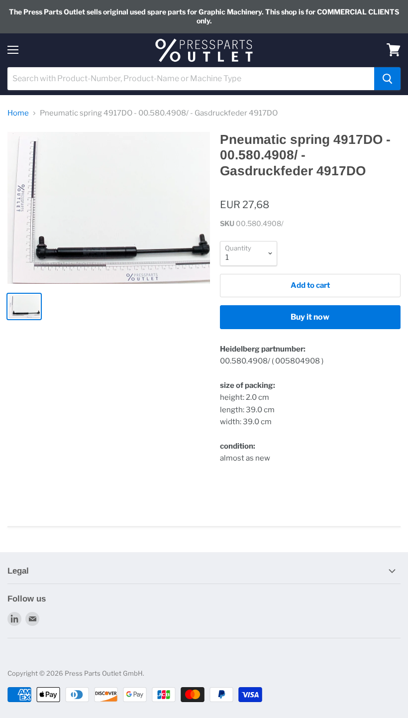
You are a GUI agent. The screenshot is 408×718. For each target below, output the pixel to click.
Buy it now (310, 317)
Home (18, 113)
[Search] (387, 78)
